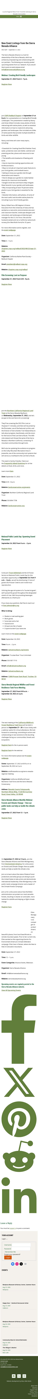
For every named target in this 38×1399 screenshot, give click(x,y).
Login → (5, 1239)
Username (8, 1245)
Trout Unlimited (15, 573)
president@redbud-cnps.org (17, 264)
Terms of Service (33, 1394)
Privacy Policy (34, 1392)
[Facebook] (13, 1376)
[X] (19, 1376)
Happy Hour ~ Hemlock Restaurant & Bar (15, 1303)
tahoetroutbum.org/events (18, 650)
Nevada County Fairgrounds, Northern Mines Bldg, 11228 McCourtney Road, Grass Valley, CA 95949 (17, 791)
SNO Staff (4, 50)
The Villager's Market (9, 1347)
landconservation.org (16, 506)
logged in (13, 1228)
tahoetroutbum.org (15, 671)
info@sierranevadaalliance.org (13, 70)
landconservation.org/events (19, 487)
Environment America (13, 864)
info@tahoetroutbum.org (16, 666)
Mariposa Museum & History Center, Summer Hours (19, 1284)
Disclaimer (35, 1396)
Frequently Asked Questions (14, 463)
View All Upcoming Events (11, 990)
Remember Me (10, 1252)
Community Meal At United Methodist (15, 1340)
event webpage (20, 634)
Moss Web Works (26, 1381)
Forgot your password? (12, 1254)
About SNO (34, 1386)
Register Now (7, 84)
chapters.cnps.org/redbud (17, 270)
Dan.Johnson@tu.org (11, 605)
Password (7, 1249)
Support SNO (34, 1390)
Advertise (35, 1388)
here (11, 471)
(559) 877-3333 (4, 1361)
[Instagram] (24, 1376)
